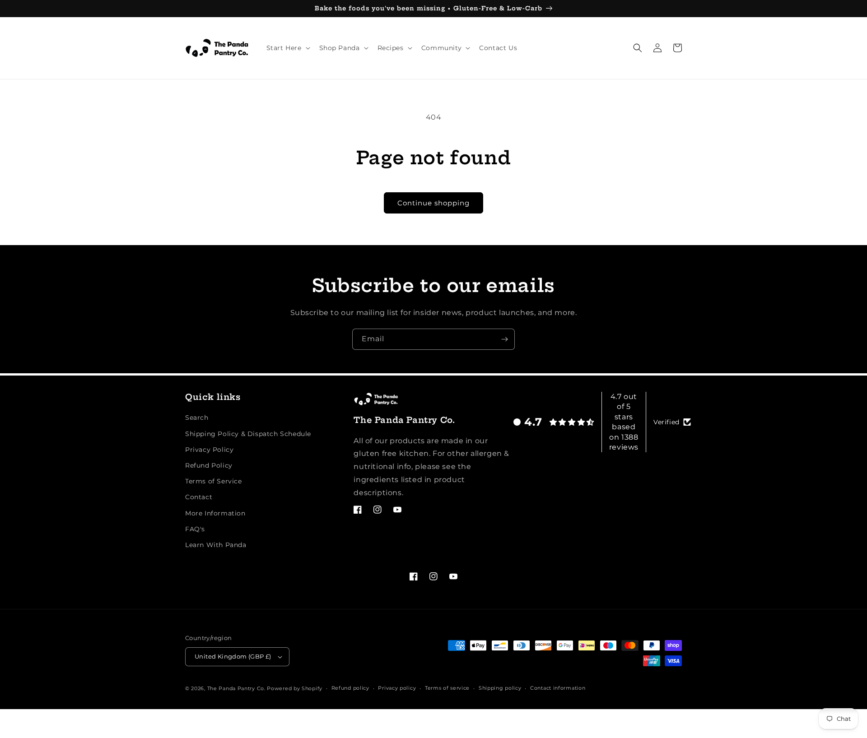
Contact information (557, 688)
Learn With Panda (216, 545)
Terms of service (447, 688)
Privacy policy (397, 688)
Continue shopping (433, 203)
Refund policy (350, 688)
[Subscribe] (504, 339)
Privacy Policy (209, 450)
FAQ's (195, 529)
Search (197, 417)
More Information (215, 513)
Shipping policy (500, 688)
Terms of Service (213, 481)
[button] (287, 47)
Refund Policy (209, 465)
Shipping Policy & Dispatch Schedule (248, 434)
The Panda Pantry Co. (236, 688)
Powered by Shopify (294, 688)
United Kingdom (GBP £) (233, 656)
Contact (198, 497)
